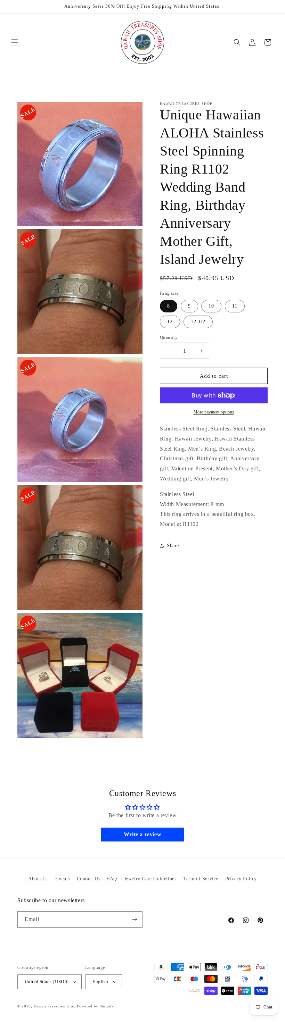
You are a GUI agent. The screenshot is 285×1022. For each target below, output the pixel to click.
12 (170, 321)
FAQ (112, 878)
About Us (38, 878)
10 (211, 306)
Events (62, 878)
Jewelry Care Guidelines (150, 878)
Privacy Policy (241, 878)
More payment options (214, 412)
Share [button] (173, 545)
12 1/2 (198, 321)
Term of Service (200, 878)
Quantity (169, 337)
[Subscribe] (134, 919)
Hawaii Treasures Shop (55, 1006)
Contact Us (88, 878)
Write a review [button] (142, 834)
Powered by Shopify (95, 1006)
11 (234, 306)
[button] (14, 42)
